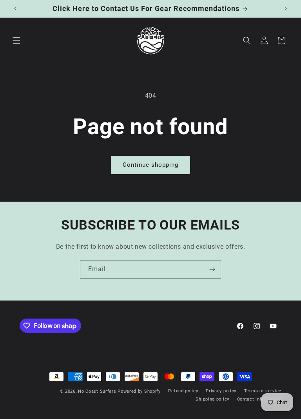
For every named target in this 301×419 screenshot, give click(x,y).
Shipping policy (212, 399)
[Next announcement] (285, 8)
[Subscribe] (212, 269)
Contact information (259, 399)
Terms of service (262, 390)
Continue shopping (150, 164)
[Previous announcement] (15, 8)
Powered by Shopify (139, 391)
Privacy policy (221, 390)
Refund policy (183, 390)
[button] (16, 40)
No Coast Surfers (97, 391)
